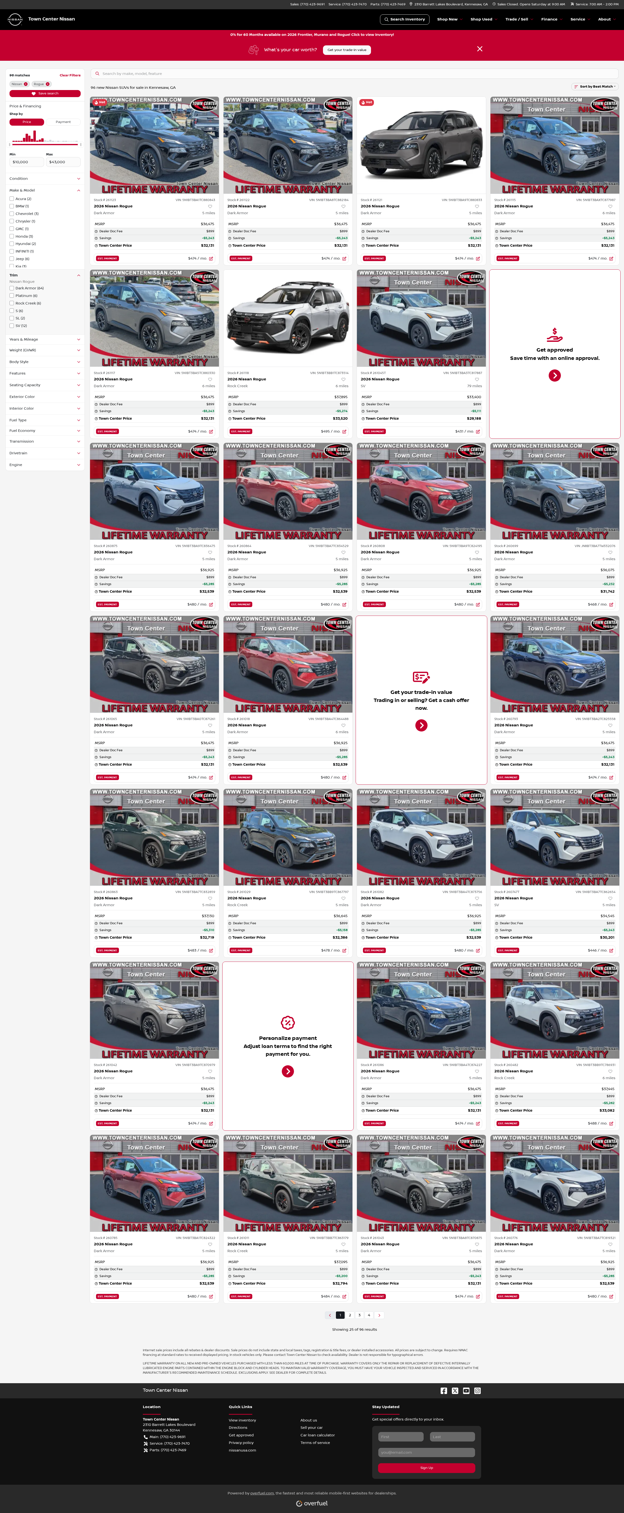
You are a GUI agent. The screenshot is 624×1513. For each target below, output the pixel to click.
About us (309, 1420)
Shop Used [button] (481, 19)
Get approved (241, 1435)
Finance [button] (549, 19)
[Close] (480, 48)
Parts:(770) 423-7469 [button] (168, 1450)
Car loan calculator (318, 1435)
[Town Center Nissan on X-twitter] (453, 1390)
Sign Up (426, 1468)
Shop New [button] (447, 19)
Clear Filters (70, 75)
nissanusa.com (242, 1450)
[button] (449, 4)
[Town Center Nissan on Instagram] (475, 1390)
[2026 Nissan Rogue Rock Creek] (288, 318)
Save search (48, 93)
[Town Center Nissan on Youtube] (464, 1390)
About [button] (604, 19)
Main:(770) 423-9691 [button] (167, 1437)
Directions (238, 1427)
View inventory (242, 1420)
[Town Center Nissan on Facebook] (442, 1390)
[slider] (9, 145)
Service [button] (578, 19)
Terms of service (315, 1443)
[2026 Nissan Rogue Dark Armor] (154, 145)
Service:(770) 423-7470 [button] (170, 1443)
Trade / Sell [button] (517, 19)
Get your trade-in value (347, 50)
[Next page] (379, 1315)
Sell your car (312, 1427)
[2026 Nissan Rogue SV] (421, 318)
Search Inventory (407, 19)
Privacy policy (241, 1443)
